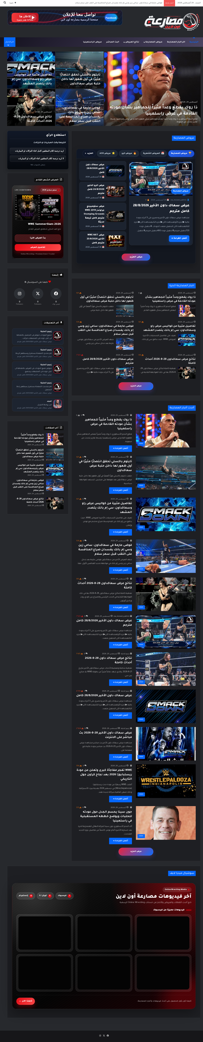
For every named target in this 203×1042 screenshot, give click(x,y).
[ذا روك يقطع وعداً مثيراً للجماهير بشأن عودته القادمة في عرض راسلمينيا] (152, 89)
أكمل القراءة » (179, 238)
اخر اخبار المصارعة (176, 42)
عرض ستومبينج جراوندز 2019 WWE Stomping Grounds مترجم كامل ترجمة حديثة (94, 214)
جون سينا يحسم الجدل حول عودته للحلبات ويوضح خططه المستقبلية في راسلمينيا (106, 817)
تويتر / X (44, 896)
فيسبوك (64, 896)
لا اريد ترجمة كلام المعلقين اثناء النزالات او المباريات (41, 158)
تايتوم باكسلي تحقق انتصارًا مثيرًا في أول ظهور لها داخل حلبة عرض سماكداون (80, 79)
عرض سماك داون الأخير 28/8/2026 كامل (95, 169)
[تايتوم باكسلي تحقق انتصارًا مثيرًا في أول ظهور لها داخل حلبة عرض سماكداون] (80, 70)
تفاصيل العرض (37, 247)
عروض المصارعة (153, 42)
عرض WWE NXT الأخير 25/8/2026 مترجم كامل (95, 239)
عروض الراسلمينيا (92, 42)
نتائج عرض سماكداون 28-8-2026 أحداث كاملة (142, 3)
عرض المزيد (136, 257)
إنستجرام (25, 896)
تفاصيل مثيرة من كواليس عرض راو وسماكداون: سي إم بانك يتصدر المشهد (32, 79)
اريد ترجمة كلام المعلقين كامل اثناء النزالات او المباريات (39, 151)
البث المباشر (112, 42)
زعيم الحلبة (125, 654)
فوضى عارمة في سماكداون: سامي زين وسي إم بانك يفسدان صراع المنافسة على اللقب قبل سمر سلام (106, 330)
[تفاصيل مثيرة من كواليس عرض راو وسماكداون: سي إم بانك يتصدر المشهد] (31, 70)
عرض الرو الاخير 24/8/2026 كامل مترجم (95, 189)
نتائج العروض (132, 42)
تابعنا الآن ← (25, 1001)
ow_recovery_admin (122, 616)
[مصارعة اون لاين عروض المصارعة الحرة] (172, 22)
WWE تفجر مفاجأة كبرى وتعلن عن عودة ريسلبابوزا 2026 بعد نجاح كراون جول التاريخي (104, 775)
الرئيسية (194, 42)
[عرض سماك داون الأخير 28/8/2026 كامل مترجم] (125, 373)
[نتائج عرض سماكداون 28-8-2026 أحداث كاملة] (31, 107)
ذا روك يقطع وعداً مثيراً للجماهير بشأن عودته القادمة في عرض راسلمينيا (108, 424)
